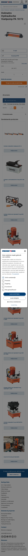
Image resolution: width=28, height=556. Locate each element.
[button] (14, 302)
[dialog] (14, 278)
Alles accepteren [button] (15, 294)
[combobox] (25, 251)
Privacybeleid (15, 274)
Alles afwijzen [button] (14, 298)
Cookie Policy (14, 305)
